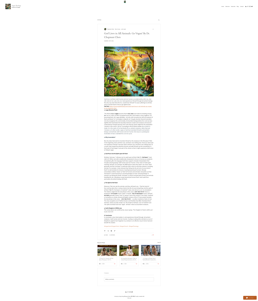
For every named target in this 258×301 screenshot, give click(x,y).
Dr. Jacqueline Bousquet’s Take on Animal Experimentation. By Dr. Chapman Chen (129, 259)
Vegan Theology (16, 5)
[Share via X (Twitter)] (108, 230)
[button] (159, 19)
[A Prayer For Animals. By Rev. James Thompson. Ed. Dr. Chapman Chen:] (107, 250)
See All (159, 242)
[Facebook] (248, 6)
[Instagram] (250, 6)
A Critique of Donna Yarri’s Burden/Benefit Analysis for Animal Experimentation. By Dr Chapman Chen (150, 259)
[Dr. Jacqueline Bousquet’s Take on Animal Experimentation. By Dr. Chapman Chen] (129, 250)
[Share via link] (114, 230)
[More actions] (153, 29)
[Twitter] (252, 6)
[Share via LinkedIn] (111, 230)
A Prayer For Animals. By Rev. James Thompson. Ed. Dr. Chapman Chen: (106, 259)
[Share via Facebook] (104, 230)
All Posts (99, 19)
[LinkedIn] (246, 6)
